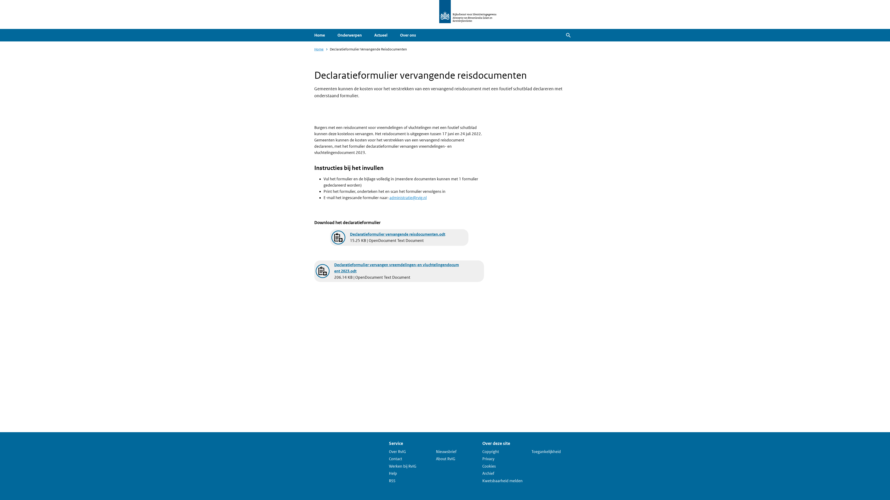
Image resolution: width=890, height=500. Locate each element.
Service (396, 443)
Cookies (489, 466)
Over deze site (496, 443)
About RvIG (445, 458)
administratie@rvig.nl (408, 197)
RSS (392, 480)
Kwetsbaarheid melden (502, 480)
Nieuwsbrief (446, 451)
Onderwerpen (349, 35)
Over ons (408, 35)
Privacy (488, 458)
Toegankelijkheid (546, 451)
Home (319, 35)
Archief (488, 473)
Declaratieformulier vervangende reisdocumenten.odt (397, 234)
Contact (395, 458)
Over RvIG (397, 451)
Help (393, 473)
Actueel (381, 35)
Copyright (490, 451)
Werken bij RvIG (402, 466)
